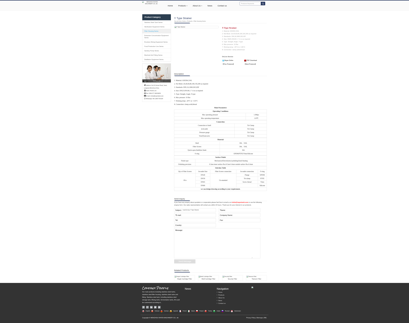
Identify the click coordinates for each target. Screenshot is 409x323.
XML (265, 318)
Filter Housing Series (151, 31)
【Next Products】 (250, 64)
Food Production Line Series (153, 46)
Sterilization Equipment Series (154, 27)
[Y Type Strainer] (196, 27)
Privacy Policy (251, 318)
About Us (197, 6)
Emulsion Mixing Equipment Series (156, 42)
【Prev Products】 (228, 64)
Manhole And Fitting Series (153, 55)
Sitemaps (259, 318)
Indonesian (237, 311)
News (209, 6)
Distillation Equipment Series (153, 59)
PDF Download (251, 60)
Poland (201, 311)
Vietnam (157, 311)
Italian (193, 311)
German (166, 311)
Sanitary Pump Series (151, 51)
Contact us (222, 6)
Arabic (218, 311)
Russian (227, 311)
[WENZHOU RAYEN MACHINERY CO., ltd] (151, 1)
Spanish (175, 311)
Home (170, 6)
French (185, 311)
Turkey (210, 311)
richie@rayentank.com (156, 96)
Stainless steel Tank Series (153, 22)
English (148, 311)
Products (182, 6)
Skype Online (228, 60)
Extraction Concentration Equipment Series (156, 36)
